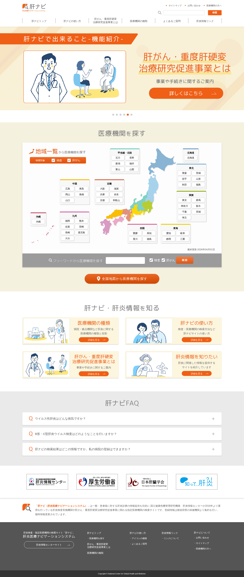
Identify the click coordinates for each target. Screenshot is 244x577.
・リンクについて (170, 538)
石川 (118, 157)
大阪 (102, 188)
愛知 (168, 233)
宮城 (198, 173)
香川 (135, 239)
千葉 (184, 211)
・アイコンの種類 (138, 538)
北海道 (190, 157)
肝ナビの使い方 (72, 21)
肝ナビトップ (39, 21)
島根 (81, 194)
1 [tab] (113, 114)
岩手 (184, 178)
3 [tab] (120, 114)
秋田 (184, 184)
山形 (198, 178)
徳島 (149, 239)
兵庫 (102, 194)
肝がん (171, 260)
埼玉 (184, 217)
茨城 (198, 211)
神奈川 (184, 206)
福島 (198, 184)
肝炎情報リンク (205, 21)
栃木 (198, 206)
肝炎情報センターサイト (49, 544)
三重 (182, 239)
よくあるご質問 (172, 21)
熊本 (81, 221)
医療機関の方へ (214, 5)
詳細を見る (94, 340)
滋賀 (116, 188)
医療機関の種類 (138, 21)
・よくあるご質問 (138, 544)
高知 (149, 233)
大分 (67, 238)
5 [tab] (127, 114)
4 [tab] (124, 114)
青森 (184, 173)
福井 (131, 163)
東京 (184, 200)
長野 (131, 157)
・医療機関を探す (95, 538)
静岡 (168, 239)
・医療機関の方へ (202, 548)
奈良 (116, 194)
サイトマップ (175, 5)
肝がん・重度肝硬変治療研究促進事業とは (105, 20)
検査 (157, 260)
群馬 (198, 200)
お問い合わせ (194, 5)
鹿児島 (81, 232)
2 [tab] (116, 114)
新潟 (118, 163)
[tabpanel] (122, 69)
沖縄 (38, 221)
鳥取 (81, 188)
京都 (102, 200)
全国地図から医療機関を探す (124, 279)
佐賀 (67, 226)
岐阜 (182, 233)
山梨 (131, 169)
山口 (67, 200)
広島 (67, 188)
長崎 (67, 232)
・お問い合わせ (201, 537)
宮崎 (81, 226)
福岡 (67, 221)
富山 (118, 169)
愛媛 (135, 233)
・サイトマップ (201, 543)
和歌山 (116, 200)
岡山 (67, 194)
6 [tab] (131, 114)
